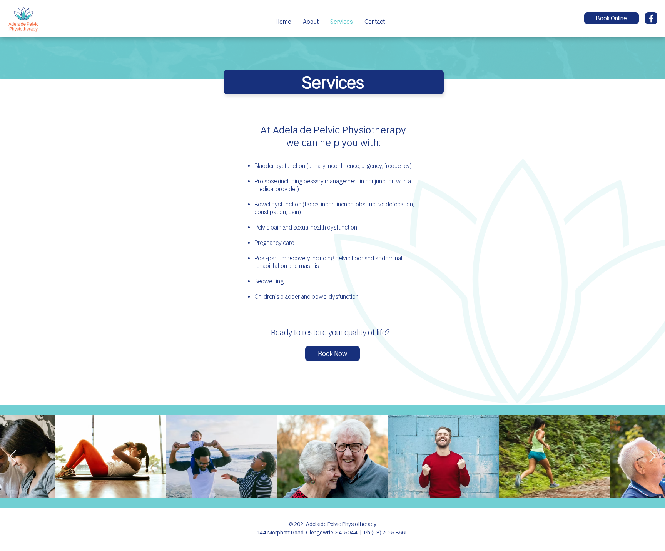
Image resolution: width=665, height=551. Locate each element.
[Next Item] (652, 456)
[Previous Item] (13, 456)
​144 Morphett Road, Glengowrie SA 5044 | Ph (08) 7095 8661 (332, 532)
